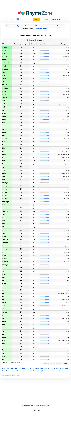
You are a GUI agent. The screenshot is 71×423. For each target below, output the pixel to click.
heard (37, 368)
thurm (48, 371)
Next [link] (65, 363)
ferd (19, 368)
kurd (57, 368)
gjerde (32, 368)
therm (19, 371)
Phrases (38, 26)
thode (39, 371)
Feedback (29, 405)
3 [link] (56, 363)
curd (15, 368)
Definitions (60, 26)
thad (3, 371)
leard (62, 368)
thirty (10, 375)
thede (14, 371)
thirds (35, 371)
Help (24, 405)
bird (3, 368)
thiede (25, 371)
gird (27, 368)
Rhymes (8, 26)
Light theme (31, 416)
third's (30, 371)
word (58, 371)
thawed (9, 371)
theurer (4, 375)
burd (7, 368)
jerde (53, 368)
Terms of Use (44, 405)
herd (41, 368)
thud (44, 371)
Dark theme (40, 416)
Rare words (40, 40)
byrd (11, 368)
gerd (23, 368)
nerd (66, 368)
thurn (53, 371)
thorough (16, 375)
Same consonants (41, 29)
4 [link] (59, 363)
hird (45, 368)
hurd (49, 368)
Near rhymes (17, 26)
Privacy (36, 405)
